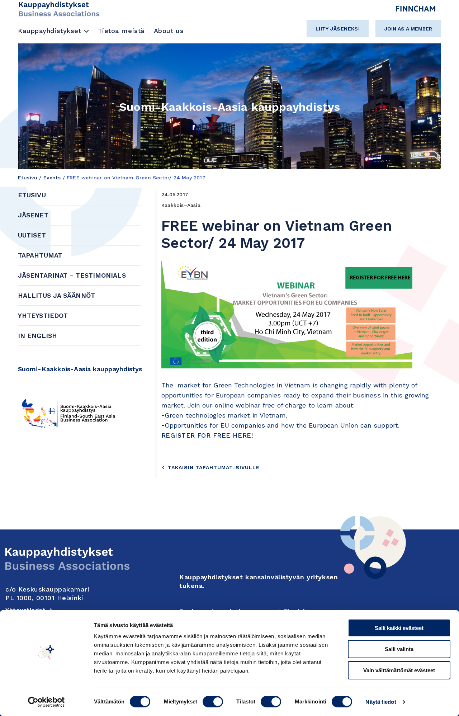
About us (169, 30)
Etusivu (27, 177)
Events (52, 177)
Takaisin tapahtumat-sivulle (214, 467)
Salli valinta (399, 649)
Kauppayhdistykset (49, 30)
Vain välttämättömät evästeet (399, 670)
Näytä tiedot (380, 702)
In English (37, 335)
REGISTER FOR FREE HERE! (207, 435)
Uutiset (32, 235)
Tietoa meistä (121, 30)
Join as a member (408, 29)
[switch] (213, 701)
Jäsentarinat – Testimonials (72, 275)
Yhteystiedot (43, 315)
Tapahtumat (40, 255)
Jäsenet (33, 215)
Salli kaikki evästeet (399, 628)
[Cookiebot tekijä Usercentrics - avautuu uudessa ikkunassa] (46, 702)
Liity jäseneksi (338, 29)
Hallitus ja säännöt (56, 295)
